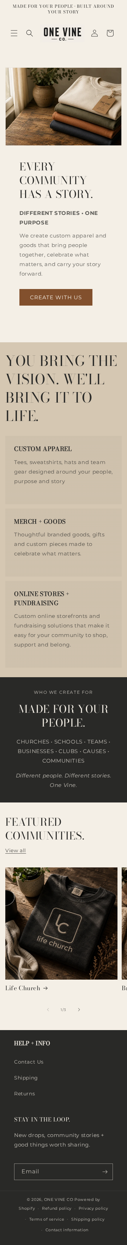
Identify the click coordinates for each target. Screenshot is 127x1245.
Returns (24, 1093)
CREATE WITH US (56, 297)
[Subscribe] (105, 1171)
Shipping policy (88, 1219)
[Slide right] (79, 1009)
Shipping (26, 1078)
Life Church (23, 988)
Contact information (67, 1229)
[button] (14, 33)
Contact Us (29, 1062)
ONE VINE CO (58, 1199)
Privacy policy (93, 1208)
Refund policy (57, 1208)
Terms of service (46, 1219)
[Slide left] (48, 1009)
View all (15, 850)
